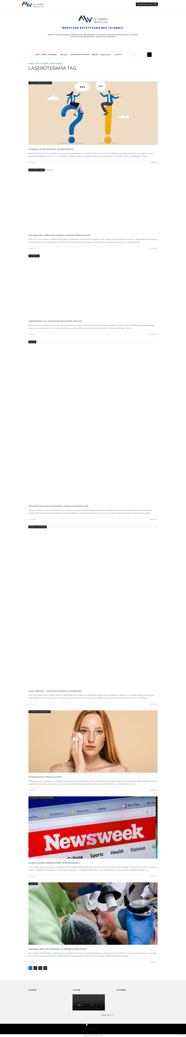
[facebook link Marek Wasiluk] (167, 4)
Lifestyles (33, 883)
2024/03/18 (33, 162)
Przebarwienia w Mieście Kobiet (45, 776)
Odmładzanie (34, 170)
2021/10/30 (33, 248)
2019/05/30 (33, 876)
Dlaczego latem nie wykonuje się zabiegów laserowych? (57, 949)
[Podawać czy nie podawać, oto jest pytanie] (93, 113)
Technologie (41, 527)
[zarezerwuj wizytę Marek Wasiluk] (147, 4)
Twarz (41, 170)
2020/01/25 (33, 704)
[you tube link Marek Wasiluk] (160, 4)
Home (30, 63)
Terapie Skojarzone (46, 797)
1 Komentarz (154, 162)
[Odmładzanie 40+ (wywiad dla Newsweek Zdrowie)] (93, 286)
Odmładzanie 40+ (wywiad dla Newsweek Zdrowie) (55, 321)
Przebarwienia (44, 711)
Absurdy (32, 83)
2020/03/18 (33, 519)
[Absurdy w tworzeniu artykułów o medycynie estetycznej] (93, 421)
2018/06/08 (33, 962)
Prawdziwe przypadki (43, 83)
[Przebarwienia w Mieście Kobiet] (93, 741)
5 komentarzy (153, 704)
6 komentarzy (153, 962)
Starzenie (32, 527)
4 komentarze (153, 790)
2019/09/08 (33, 790)
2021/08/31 (33, 334)
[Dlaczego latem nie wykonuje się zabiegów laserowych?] (93, 913)
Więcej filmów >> (107, 1015)
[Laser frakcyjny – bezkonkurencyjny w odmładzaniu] (93, 606)
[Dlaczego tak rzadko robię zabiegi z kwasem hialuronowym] (93, 200)
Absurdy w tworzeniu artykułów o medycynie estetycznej (58, 506)
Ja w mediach (34, 256)
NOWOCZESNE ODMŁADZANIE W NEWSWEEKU (54, 863)
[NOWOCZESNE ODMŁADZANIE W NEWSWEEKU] (93, 827)
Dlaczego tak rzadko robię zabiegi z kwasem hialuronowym (59, 235)
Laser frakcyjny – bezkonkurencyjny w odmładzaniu (55, 691)
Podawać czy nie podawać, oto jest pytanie (50, 149)
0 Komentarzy (153, 334)
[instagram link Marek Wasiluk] (163, 4)
